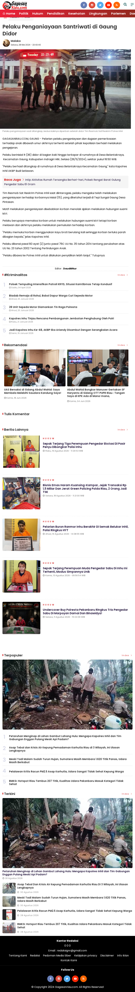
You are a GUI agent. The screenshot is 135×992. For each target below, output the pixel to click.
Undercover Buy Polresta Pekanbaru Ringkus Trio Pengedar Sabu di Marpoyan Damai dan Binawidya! (85, 611)
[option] (34, 375)
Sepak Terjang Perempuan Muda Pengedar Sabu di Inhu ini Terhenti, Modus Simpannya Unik (85, 570)
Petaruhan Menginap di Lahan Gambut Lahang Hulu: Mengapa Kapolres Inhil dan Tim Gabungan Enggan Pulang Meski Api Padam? (65, 737)
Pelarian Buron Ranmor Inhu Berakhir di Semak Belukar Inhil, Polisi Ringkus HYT (85, 528)
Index (122, 275)
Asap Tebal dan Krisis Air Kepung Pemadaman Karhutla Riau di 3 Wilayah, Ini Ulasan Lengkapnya (64, 749)
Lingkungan (98, 13)
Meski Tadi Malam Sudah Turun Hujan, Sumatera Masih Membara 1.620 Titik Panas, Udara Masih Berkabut (68, 760)
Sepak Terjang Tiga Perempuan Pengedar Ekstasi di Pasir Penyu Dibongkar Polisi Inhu (84, 445)
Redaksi (35, 955)
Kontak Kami (69, 960)
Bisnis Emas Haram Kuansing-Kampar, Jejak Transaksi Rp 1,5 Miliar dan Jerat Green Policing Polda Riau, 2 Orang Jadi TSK (85, 488)
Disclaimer (107, 955)
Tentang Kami (18, 955)
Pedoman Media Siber (57, 955)
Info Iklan (123, 955)
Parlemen (118, 13)
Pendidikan (55, 13)
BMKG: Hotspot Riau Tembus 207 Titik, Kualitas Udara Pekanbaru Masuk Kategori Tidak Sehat (66, 782)
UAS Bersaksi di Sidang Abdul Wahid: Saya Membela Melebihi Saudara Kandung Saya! (31, 391)
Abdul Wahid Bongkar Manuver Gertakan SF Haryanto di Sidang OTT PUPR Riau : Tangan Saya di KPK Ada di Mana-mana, (94, 393)
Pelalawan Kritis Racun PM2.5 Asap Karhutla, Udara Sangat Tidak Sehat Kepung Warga (66, 771)
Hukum (37, 13)
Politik (23, 13)
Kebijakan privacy (85, 955)
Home (10, 13)
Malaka (16, 41)
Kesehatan (76, 13)
